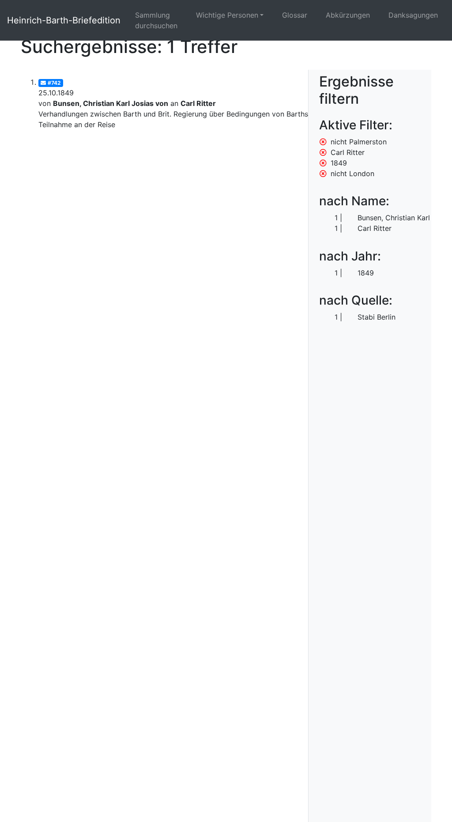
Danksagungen (413, 15)
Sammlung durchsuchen (156, 20)
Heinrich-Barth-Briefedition (64, 20)
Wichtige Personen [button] (227, 15)
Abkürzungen (348, 15)
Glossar (294, 15)
